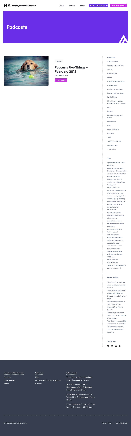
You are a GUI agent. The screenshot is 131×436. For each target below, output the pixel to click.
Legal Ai (110, 111)
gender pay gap (117, 193)
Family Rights (112, 97)
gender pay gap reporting (116, 199)
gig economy (111, 201)
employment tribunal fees (116, 182)
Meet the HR (111, 121)
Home (61, 5)
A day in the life (112, 61)
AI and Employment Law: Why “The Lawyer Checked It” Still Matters (116, 315)
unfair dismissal (112, 260)
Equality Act (111, 185)
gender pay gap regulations (116, 196)
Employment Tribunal (114, 179)
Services (72, 5)
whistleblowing (112, 262)
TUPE (109, 137)
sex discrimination (113, 243)
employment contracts (115, 89)
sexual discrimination (114, 246)
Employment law (120, 174)
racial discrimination (114, 221)
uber (113, 257)
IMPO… (109, 107)
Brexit (123, 163)
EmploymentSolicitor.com (24, 5)
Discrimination (112, 85)
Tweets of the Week (114, 141)
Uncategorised (112, 145)
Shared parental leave (114, 251)
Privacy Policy (107, 423)
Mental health (112, 210)
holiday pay (121, 201)
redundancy (111, 226)
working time (111, 149)
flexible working (120, 190)
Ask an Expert (112, 73)
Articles (109, 69)
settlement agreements (115, 240)
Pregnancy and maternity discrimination (116, 216)
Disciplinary (111, 171)
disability (110, 165)
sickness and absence (114, 254)
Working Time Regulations (116, 265)
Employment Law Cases (115, 93)
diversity (110, 174)
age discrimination (113, 163)
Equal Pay (110, 190)
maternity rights (112, 207)
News (109, 125)
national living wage (114, 212)
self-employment (113, 235)
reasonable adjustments (115, 224)
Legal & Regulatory (121, 423)
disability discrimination (115, 168)
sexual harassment (113, 249)
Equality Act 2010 (113, 188)
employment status (113, 176)
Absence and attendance (115, 65)
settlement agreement (114, 237)
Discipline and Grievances (116, 81)
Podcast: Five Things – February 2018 (71, 69)
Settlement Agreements (115, 326)
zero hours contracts (114, 268)
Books (109, 77)
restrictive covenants (114, 229)
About (82, 5)
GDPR (109, 193)
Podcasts (110, 133)
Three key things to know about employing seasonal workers (116, 285)
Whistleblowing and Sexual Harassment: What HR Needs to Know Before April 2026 (79, 387)
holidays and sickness (114, 204)
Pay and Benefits (113, 129)
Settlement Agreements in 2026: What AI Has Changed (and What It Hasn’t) (80, 397)
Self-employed (112, 232)
